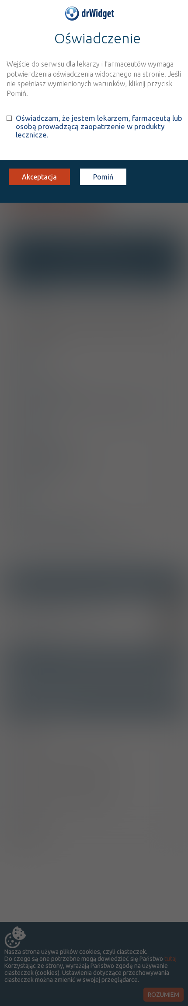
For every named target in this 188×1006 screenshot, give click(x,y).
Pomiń (103, 177)
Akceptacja (39, 177)
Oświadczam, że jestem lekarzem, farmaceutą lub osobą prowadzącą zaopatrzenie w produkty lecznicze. (99, 126)
